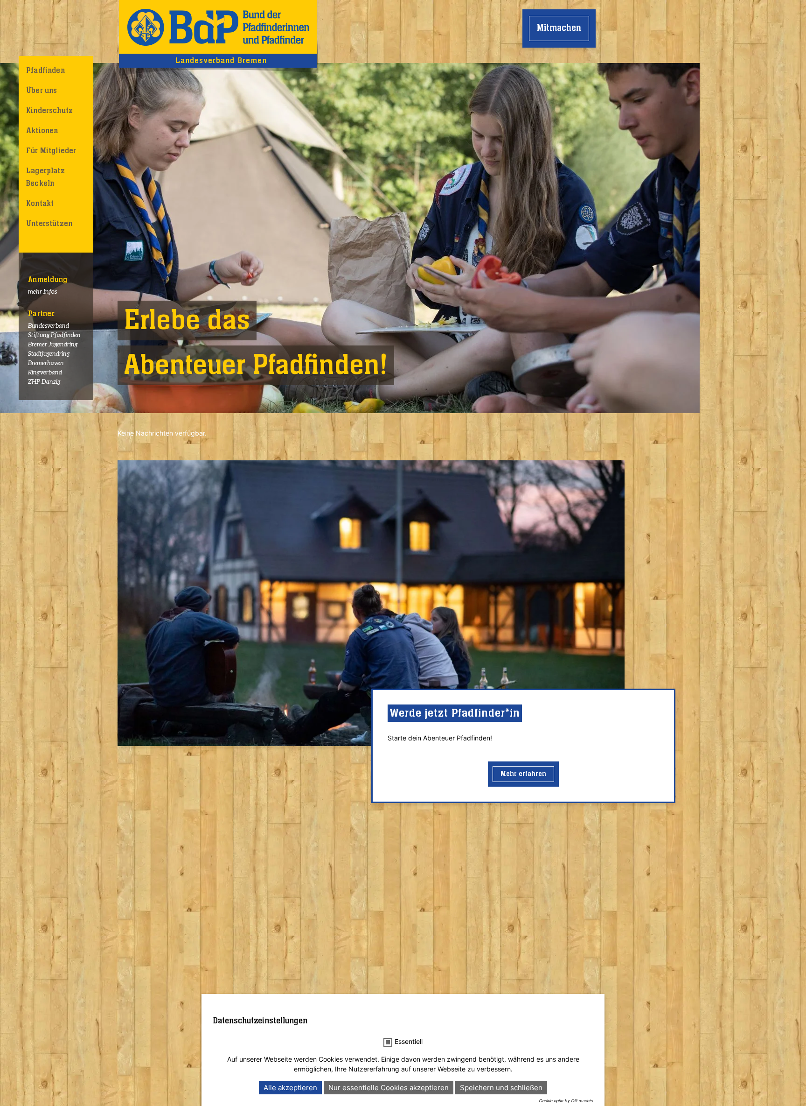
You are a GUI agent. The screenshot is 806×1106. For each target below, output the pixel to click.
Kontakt (40, 203)
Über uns (41, 90)
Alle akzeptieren (290, 1087)
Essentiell (409, 1041)
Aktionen (42, 131)
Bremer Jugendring (52, 345)
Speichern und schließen (501, 1087)
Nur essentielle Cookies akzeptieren (388, 1087)
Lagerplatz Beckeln (45, 177)
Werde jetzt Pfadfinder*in (454, 713)
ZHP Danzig (44, 382)
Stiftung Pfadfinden (54, 335)
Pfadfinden (45, 70)
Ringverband (45, 373)
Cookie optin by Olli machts (566, 1100)
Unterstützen (49, 223)
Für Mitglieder (51, 151)
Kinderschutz (49, 111)
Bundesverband (48, 326)
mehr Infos (42, 292)
